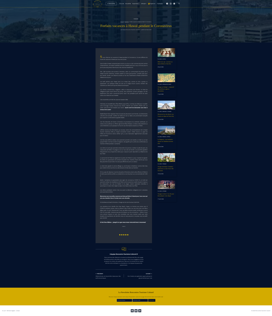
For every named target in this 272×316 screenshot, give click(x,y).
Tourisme (136, 18)
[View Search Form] (179, 3)
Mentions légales (11, 310)
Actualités (128, 3)
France (164, 136)
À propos (160, 3)
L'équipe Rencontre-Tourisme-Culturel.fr (131, 29)
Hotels (164, 59)
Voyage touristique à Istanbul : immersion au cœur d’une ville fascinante (165, 168)
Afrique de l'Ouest (166, 84)
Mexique (164, 111)
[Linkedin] (174, 3)
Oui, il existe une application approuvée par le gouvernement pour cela (140, 276)
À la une (121, 3)
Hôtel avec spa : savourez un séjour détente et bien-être (165, 62)
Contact (18, 310)
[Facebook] (167, 3)
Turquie (164, 164)
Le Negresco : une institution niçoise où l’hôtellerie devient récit (165, 141)
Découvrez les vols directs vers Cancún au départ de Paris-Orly (166, 115)
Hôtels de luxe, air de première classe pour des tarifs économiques (108, 276)
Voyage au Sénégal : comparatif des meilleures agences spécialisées (166, 89)
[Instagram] (170, 3)
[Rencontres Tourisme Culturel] (97, 3)
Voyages (169, 111)
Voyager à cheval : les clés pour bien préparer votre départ (166, 195)
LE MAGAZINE (111, 3)
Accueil (122, 21)
